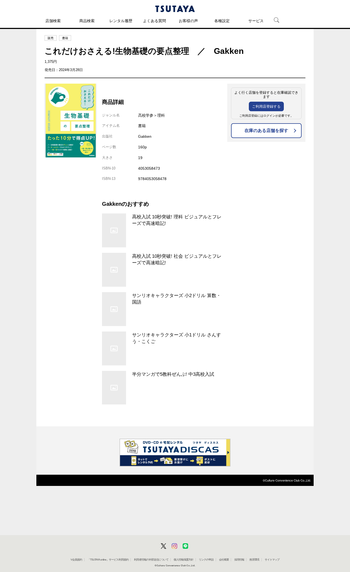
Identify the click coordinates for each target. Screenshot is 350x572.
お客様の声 (188, 21)
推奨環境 (254, 559)
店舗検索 (53, 21)
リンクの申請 (206, 559)
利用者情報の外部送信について (151, 559)
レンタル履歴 (120, 21)
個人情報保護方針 (183, 559)
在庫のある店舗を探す (266, 130)
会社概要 (224, 559)
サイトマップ (272, 559)
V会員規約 (76, 559)
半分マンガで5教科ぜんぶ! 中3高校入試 (173, 374)
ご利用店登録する (266, 106)
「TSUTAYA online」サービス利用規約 (108, 559)
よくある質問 (154, 21)
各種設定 (222, 21)
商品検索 (87, 21)
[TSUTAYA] (175, 8)
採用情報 (239, 559)
